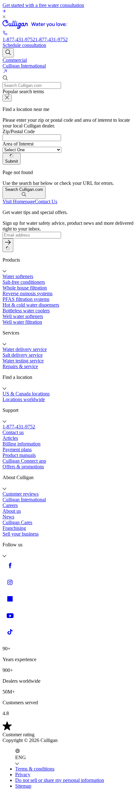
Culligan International (24, 65)
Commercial (15, 60)
